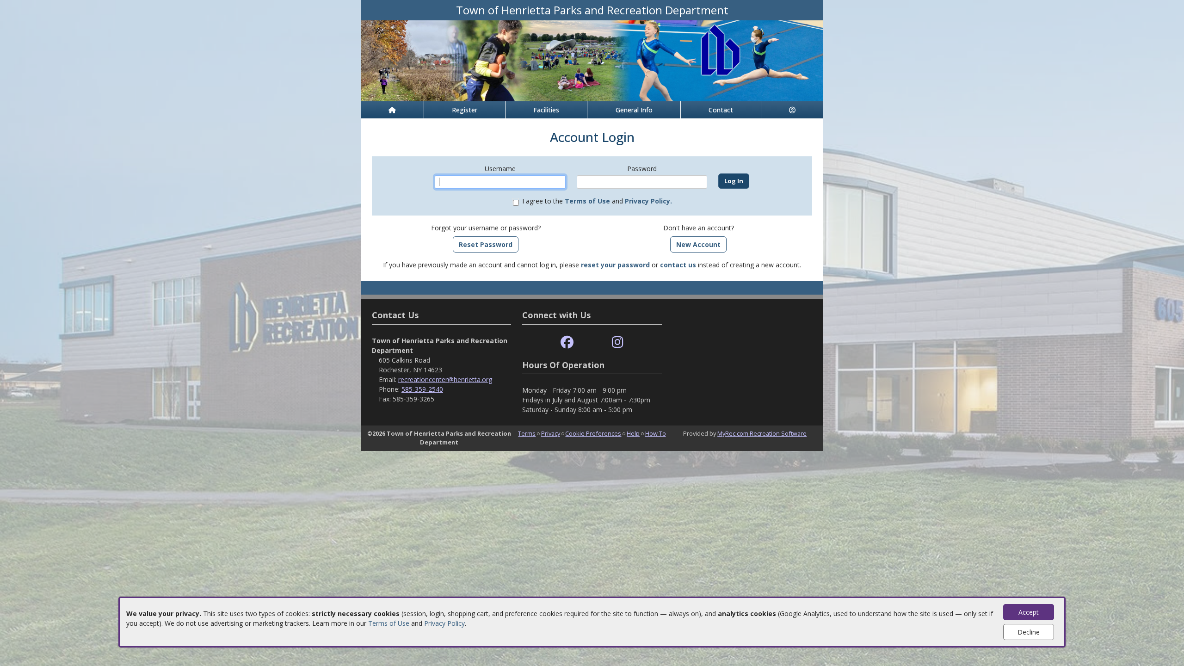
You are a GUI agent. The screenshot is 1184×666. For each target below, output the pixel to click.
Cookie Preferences (593, 433)
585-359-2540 (422, 389)
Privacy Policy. (648, 201)
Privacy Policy (444, 623)
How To (655, 433)
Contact (721, 109)
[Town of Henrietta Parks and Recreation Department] (592, 60)
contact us (678, 264)
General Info (634, 109)
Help (633, 433)
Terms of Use (388, 623)
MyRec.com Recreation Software (762, 433)
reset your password (615, 264)
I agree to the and (597, 201)
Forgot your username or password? (486, 227)
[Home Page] (392, 109)
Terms (527, 433)
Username (500, 168)
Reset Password (485, 244)
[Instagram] (617, 342)
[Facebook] (567, 342)
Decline (1029, 632)
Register (464, 109)
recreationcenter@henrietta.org (445, 379)
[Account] (792, 109)
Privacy (550, 433)
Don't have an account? (698, 227)
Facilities (546, 109)
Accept (1028, 612)
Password (642, 168)
